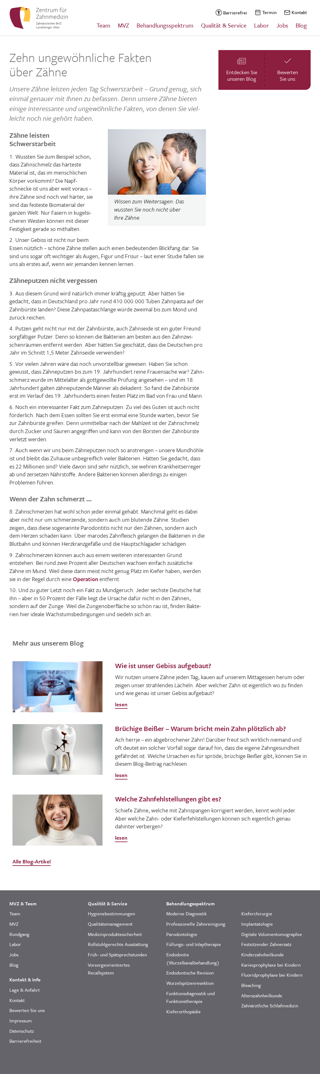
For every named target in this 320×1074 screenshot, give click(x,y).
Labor (261, 25)
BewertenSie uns (287, 75)
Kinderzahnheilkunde (262, 954)
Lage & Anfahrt (24, 989)
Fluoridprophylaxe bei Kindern (271, 974)
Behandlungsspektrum (165, 25)
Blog (301, 25)
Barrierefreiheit (25, 1040)
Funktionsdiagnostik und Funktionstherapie (190, 997)
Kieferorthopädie (183, 1011)
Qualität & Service (224, 25)
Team (103, 25)
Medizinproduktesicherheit (115, 934)
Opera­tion (85, 579)
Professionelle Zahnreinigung (195, 923)
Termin (269, 12)
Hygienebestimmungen (111, 913)
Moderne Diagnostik (186, 913)
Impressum (20, 1020)
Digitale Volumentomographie (271, 934)
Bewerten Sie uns (27, 1010)
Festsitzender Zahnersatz (266, 944)
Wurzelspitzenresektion (190, 982)
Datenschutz (21, 1030)
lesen (121, 704)
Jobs (282, 25)
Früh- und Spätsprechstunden (117, 954)
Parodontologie (181, 934)
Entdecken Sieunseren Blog (241, 75)
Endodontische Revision (190, 972)
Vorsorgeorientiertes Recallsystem (109, 968)
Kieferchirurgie (256, 913)
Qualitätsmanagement (110, 923)
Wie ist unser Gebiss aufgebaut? (163, 665)
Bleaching (251, 985)
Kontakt (299, 12)
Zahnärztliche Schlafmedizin (269, 1005)
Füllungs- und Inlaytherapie (193, 944)
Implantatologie (257, 923)
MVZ (123, 25)
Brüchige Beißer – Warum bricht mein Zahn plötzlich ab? (200, 728)
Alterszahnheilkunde (261, 995)
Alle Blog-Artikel (31, 861)
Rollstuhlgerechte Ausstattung (118, 944)
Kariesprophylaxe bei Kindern (271, 964)
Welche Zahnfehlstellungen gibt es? (168, 799)
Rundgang (19, 934)
